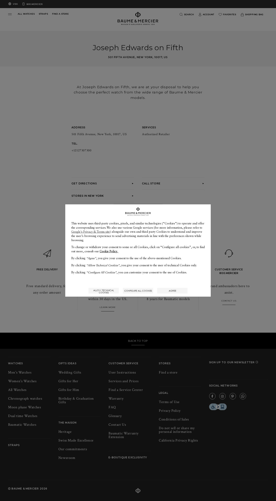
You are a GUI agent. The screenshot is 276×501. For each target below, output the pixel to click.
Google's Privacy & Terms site (90, 231)
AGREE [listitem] (172, 290)
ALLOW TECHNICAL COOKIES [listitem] (103, 291)
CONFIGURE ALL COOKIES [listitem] (138, 290)
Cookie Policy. (109, 251)
